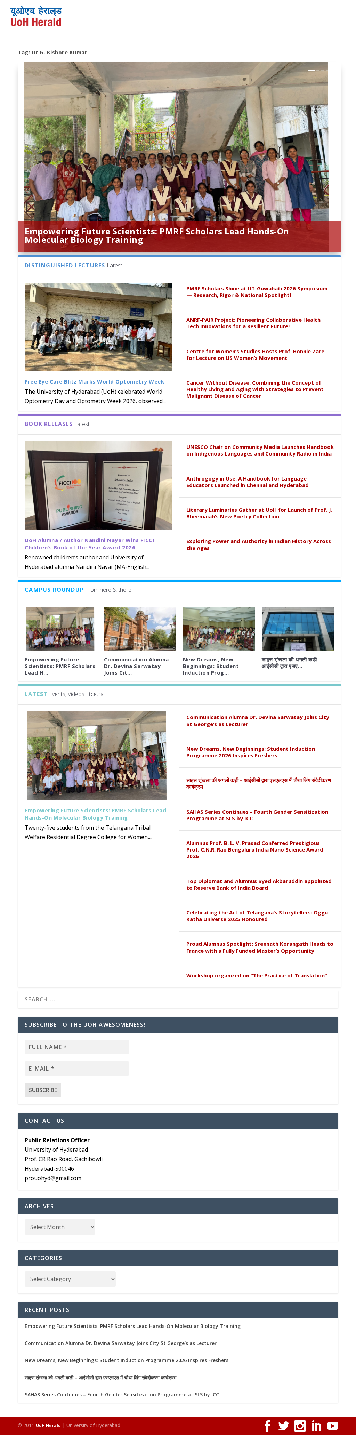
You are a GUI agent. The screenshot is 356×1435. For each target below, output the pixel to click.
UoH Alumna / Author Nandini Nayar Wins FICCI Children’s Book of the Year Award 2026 (89, 544)
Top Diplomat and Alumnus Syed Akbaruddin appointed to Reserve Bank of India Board (259, 884)
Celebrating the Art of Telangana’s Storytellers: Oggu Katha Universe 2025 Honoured (257, 915)
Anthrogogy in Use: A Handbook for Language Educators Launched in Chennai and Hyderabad (247, 482)
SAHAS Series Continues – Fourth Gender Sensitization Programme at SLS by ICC (257, 815)
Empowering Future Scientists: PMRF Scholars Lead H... (60, 666)
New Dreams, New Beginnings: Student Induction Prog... (211, 666)
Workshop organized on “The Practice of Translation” (256, 975)
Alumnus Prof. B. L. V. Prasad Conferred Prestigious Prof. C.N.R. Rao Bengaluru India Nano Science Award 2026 (254, 849)
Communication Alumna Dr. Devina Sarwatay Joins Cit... (136, 666)
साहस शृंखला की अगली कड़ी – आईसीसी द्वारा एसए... (291, 662)
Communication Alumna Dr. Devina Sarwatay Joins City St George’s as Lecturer (257, 720)
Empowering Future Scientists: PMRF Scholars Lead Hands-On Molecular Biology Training (157, 235)
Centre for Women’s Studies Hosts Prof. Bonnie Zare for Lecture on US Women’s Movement (255, 354)
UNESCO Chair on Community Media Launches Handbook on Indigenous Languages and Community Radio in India (260, 450)
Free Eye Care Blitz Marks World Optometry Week (94, 381)
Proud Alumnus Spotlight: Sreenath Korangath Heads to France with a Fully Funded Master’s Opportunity (259, 947)
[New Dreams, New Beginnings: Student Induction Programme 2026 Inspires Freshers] (219, 629)
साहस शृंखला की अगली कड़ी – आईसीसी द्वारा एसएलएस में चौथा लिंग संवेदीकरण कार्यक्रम (258, 783)
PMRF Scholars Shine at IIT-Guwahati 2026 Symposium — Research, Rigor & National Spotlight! (256, 291)
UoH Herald (48, 1425)
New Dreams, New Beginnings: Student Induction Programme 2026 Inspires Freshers (250, 752)
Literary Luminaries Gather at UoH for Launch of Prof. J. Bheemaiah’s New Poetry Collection (259, 513)
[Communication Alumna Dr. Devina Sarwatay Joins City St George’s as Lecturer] (140, 629)
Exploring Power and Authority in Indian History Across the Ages (258, 544)
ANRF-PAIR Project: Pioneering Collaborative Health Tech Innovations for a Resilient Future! (253, 323)
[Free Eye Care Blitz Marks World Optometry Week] (98, 327)
